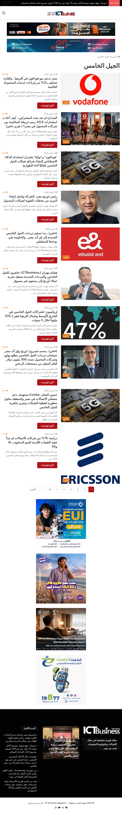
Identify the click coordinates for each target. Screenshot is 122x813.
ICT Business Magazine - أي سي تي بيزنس (47, 803)
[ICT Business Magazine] (61, 12)
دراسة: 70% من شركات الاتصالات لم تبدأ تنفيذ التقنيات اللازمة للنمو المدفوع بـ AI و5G (31, 442)
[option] (60, 742)
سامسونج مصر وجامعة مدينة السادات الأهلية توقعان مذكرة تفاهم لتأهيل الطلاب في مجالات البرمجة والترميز (20, 738)
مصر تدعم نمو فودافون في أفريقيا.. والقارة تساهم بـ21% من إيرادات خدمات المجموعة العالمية (30, 83)
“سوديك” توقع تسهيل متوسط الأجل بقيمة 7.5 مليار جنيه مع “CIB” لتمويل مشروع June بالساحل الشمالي (64, 3)
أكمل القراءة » (47, 105)
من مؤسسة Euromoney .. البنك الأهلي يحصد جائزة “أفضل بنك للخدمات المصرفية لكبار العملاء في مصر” (19, 773)
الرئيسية (114, 56)
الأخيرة (33, 489)
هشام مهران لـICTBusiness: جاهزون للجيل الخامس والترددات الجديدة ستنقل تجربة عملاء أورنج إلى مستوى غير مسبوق (29, 277)
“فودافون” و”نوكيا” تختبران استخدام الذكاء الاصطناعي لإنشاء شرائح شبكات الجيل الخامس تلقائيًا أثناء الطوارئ (31, 161)
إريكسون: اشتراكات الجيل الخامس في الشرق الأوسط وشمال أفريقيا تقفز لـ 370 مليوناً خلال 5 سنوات (31, 316)
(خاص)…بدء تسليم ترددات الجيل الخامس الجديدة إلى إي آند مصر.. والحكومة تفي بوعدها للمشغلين (31, 237)
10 (50, 489)
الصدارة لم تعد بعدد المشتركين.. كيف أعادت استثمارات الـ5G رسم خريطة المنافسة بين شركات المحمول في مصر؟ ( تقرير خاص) (29, 122)
